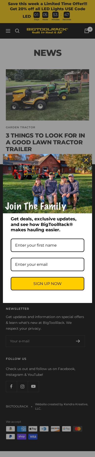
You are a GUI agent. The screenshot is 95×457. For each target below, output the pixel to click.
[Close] (86, 160)
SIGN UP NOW (47, 283)
